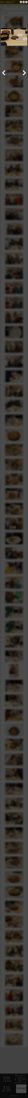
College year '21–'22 (9, 2)
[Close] (26, 2)
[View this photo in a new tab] (24, 2)
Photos (2, 2)
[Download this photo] (21, 2)
